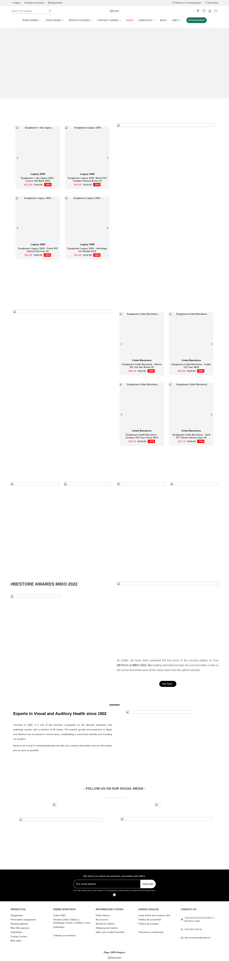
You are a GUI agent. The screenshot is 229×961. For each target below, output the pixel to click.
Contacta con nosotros (34, 3)
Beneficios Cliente (105, 923)
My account (102, 919)
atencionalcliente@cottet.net (197, 938)
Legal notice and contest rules (154, 915)
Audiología (16, 932)
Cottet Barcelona (141, 360)
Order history (103, 915)
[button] (176, 20)
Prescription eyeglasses (23, 919)
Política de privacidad (149, 919)
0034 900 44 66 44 (193, 929)
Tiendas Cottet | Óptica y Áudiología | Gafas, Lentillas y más (71, 921)
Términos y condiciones (150, 932)
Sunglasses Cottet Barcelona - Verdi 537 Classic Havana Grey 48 (191, 436)
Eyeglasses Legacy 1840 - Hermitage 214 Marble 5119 (87, 250)
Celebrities (58, 927)
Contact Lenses (19, 936)
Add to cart (89, 170)
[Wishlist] (204, 11)
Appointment (56, 3)
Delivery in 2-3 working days (188, 3)
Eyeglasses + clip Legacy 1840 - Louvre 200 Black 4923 (38, 179)
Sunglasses (17, 915)
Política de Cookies (148, 923)
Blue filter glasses (20, 928)
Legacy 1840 (38, 174)
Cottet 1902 (59, 915)
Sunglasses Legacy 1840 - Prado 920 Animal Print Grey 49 (38, 250)
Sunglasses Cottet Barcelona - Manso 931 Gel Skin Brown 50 (142, 365)
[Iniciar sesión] (209, 11)
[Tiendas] (198, 11)
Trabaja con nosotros (64, 935)
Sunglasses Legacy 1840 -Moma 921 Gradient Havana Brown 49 (87, 179)
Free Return (212, 3)
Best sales (16, 940)
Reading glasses (19, 923)
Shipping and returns (107, 928)
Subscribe (148, 884)
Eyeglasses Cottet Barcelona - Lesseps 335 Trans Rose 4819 (142, 436)
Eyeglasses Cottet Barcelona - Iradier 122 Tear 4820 (191, 365)
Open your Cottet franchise (110, 932)
